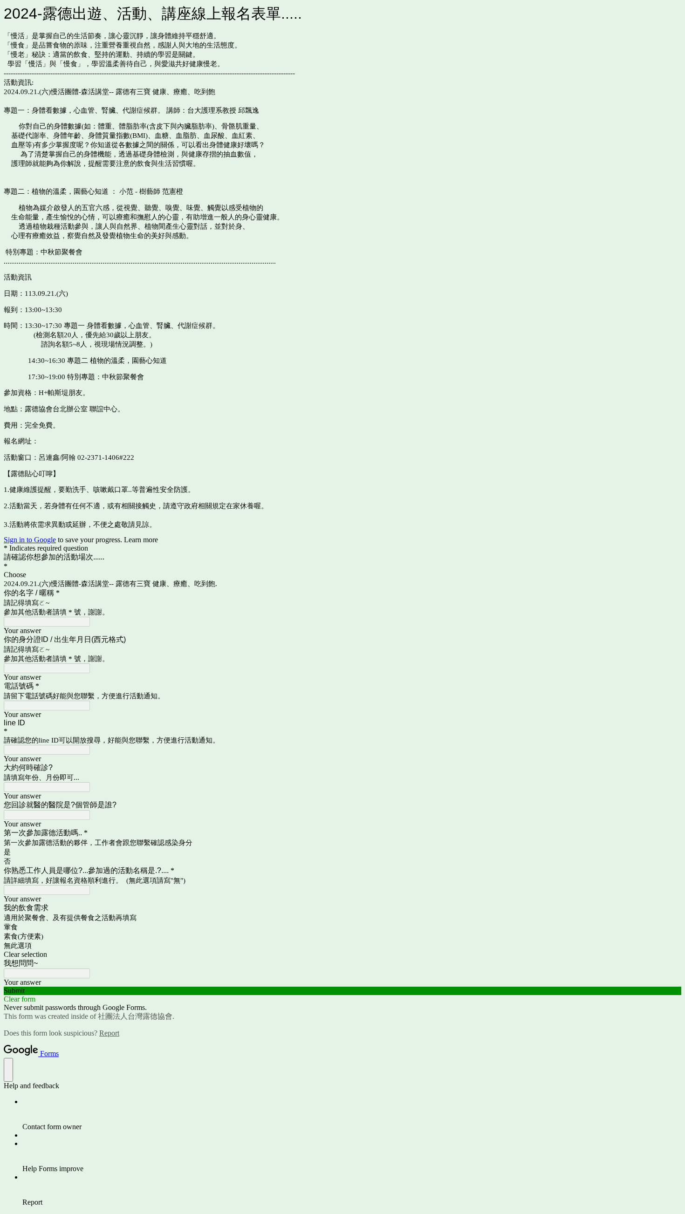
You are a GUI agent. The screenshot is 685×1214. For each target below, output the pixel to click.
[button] (342, 954)
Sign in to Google (30, 540)
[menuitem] (351, 1114)
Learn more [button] (141, 540)
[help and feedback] (8, 1070)
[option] (342, 575)
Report (109, 1033)
